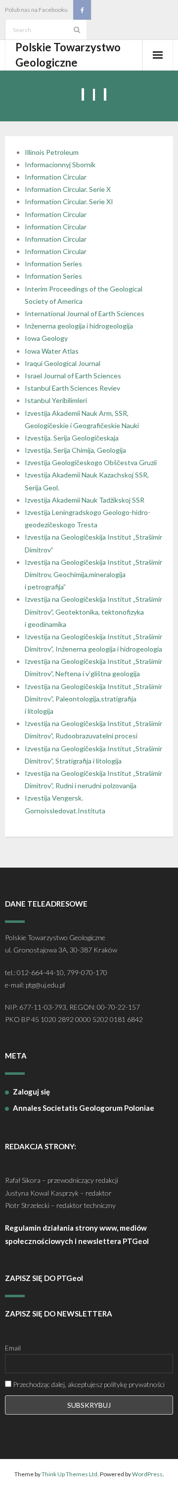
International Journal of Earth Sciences (84, 313)
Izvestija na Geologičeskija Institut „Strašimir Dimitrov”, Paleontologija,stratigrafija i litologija (93, 698)
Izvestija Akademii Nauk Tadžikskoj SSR (84, 500)
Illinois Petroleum (52, 152)
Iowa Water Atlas (52, 351)
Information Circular (56, 177)
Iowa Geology (46, 338)
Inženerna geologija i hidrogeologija (79, 326)
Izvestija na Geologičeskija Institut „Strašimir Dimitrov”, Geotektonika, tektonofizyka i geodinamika (93, 611)
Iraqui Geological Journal (62, 363)
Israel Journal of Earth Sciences (73, 375)
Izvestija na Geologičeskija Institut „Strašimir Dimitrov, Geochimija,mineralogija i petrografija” (93, 574)
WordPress (147, 1474)
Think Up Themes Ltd (69, 1474)
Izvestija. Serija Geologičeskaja (72, 438)
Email (13, 1348)
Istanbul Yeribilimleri (56, 400)
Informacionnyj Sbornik (60, 164)
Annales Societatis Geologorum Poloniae (83, 1107)
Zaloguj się (31, 1091)
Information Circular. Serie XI (69, 201)
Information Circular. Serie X (68, 189)
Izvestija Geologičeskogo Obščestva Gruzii (91, 462)
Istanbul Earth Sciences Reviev (72, 388)
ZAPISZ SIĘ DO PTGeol (44, 1278)
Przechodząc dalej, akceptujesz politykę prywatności (88, 1384)
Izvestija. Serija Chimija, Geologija (75, 450)
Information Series (53, 263)
